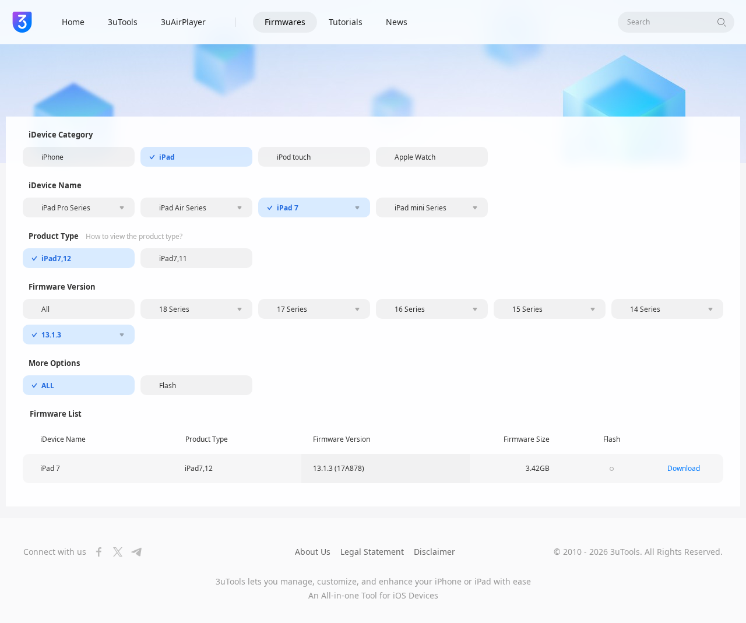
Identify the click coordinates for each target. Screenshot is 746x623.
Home (73, 21)
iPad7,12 (56, 258)
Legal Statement (372, 551)
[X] (114, 552)
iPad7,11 (173, 258)
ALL (47, 385)
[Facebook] (95, 552)
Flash (167, 385)
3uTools (123, 21)
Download (683, 468)
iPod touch (294, 157)
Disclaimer (434, 551)
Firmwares (285, 21)
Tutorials (346, 21)
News (396, 21)
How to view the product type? (134, 236)
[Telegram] (133, 552)
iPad (167, 157)
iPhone (52, 157)
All (45, 309)
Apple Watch (415, 157)
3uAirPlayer (183, 21)
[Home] (22, 22)
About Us (312, 551)
